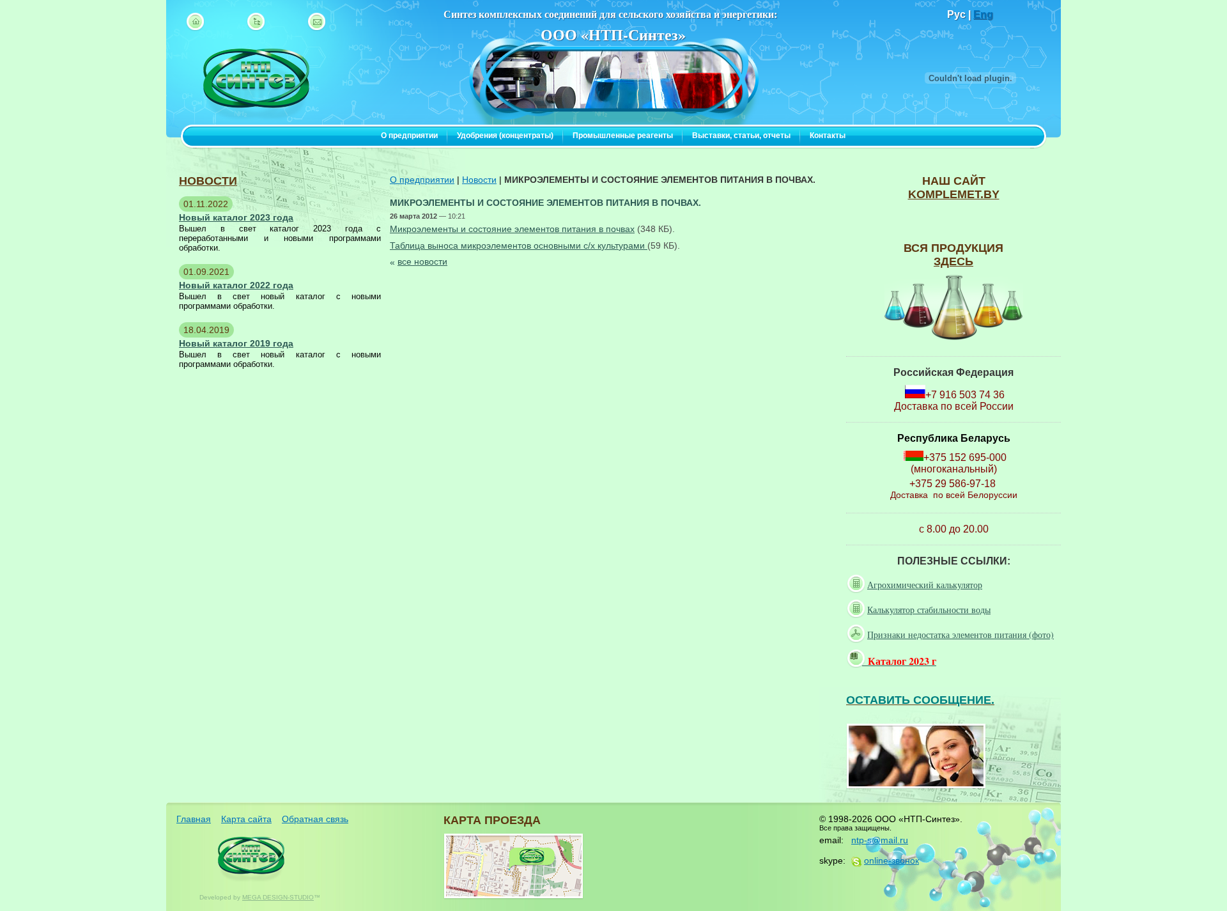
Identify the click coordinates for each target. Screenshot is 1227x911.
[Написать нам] (317, 21)
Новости (479, 180)
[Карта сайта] (256, 21)
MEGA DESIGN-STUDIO (278, 897)
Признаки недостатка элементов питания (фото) (960, 634)
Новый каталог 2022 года (236, 285)
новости (208, 181)
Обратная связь (315, 819)
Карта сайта (246, 819)
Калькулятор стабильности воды (929, 609)
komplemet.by (953, 194)
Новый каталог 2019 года (236, 343)
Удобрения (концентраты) (505, 135)
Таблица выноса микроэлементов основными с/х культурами (518, 245)
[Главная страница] (195, 21)
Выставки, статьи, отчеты (741, 135)
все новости (422, 261)
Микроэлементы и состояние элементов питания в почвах (512, 229)
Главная (193, 819)
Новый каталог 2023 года (236, 217)
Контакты (827, 135)
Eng (983, 14)
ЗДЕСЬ (953, 261)
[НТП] (256, 123)
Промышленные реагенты (623, 135)
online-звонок (891, 860)
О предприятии (409, 135)
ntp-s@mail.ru (879, 840)
